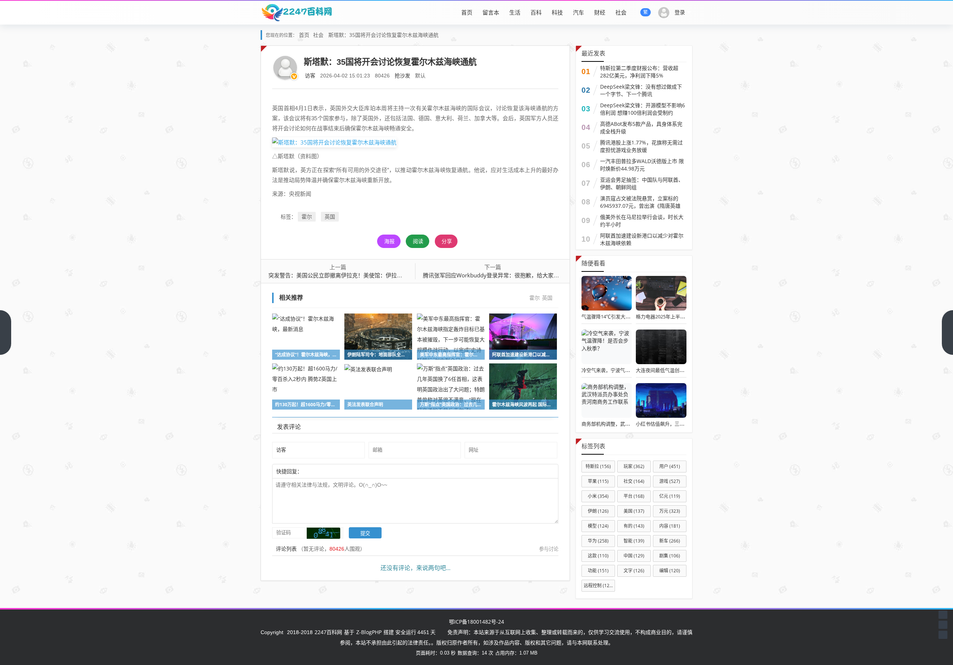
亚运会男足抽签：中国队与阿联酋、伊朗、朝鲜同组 (641, 183)
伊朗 (598, 511)
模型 (598, 526)
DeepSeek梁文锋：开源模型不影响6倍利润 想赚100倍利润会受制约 (642, 109)
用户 (669, 466)
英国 (330, 216)
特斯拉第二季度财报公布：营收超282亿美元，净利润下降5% (639, 71)
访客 (310, 75)
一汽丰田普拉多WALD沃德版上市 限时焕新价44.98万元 (642, 165)
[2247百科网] (296, 12)
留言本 (490, 12)
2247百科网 (328, 632)
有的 (634, 526)
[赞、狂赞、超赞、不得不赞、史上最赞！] (326, 471)
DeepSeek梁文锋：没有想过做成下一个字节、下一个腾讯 (641, 90)
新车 (669, 541)
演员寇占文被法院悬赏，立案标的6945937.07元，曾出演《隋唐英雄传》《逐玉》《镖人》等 (640, 206)
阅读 (418, 241)
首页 (466, 12)
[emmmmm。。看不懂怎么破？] (323, 471)
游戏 (669, 481)
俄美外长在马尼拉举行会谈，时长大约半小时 (641, 220)
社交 (634, 481)
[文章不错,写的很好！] (319, 471)
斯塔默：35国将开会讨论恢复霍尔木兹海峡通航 (383, 34)
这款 (598, 556)
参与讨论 (548, 548)
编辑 (669, 570)
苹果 (598, 481)
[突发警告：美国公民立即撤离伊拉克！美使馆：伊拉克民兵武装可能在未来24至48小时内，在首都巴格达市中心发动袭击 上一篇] (5, 332)
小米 (598, 496)
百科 (536, 12)
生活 (514, 12)
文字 (634, 570)
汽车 (578, 12)
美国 (634, 511)
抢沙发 (402, 75)
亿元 (669, 496)
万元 (669, 511)
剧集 (669, 556)
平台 (634, 496)
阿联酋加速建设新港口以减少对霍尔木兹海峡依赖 (641, 239)
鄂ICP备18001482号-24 (476, 621)
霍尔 (307, 216)
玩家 (634, 466)
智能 (634, 541)
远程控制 (598, 585)
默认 (420, 75)
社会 (621, 12)
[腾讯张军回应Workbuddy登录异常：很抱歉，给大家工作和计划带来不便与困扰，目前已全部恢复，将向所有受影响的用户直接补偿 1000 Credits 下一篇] (947, 332)
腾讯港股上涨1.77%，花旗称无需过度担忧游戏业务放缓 (641, 146)
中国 (634, 556)
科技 (557, 12)
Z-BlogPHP (369, 632)
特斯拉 (598, 466)
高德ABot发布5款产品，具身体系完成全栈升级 (641, 127)
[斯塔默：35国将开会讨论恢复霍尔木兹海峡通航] (334, 142)
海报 (389, 241)
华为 (598, 541)
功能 (598, 570)
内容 (669, 526)
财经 (599, 12)
